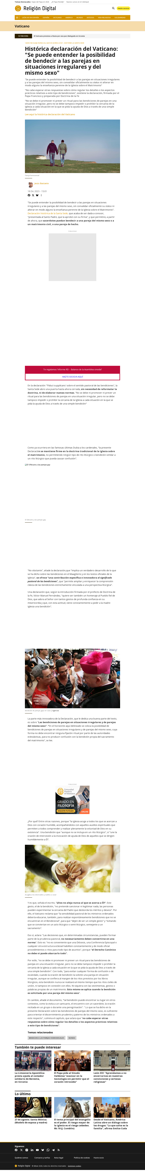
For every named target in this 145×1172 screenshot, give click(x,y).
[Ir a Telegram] (54, 1150)
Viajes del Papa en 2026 (40, 2)
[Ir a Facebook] (16, 1150)
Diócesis (90, 17)
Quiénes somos (21, 1158)
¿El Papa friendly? (57, 2)
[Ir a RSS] (59, 1150)
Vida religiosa (104, 17)
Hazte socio (99, 1158)
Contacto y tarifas (42, 1158)
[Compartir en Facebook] (29, 195)
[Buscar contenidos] (113, 8)
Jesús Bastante (41, 183)
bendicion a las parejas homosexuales (46, 1038)
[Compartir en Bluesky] (37, 195)
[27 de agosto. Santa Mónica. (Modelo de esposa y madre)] (33, 1107)
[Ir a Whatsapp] (48, 1150)
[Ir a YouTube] (38, 1150)
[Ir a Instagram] (27, 1150)
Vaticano (57, 17)
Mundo (79, 17)
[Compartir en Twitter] (33, 195)
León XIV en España (30, 17)
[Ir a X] (22, 1150)
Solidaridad (120, 17)
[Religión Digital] (35, 8)
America (69, 17)
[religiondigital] (22, 1166)
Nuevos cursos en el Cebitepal (77, 2)
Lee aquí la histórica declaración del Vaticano (50, 114)
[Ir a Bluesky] (43, 1150)
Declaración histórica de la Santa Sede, (48, 213)
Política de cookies (82, 1158)
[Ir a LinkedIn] (32, 1150)
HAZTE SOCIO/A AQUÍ (72, 376)
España (46, 17)
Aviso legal (58, 1158)
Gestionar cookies (74, 1166)
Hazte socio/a (123, 8)
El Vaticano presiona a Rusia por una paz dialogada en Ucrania (59, 36)
